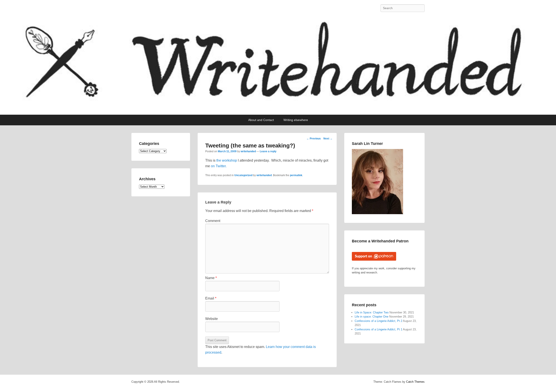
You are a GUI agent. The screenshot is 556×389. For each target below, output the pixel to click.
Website (211, 319)
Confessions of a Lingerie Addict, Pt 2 (378, 321)
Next (328, 138)
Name (211, 278)
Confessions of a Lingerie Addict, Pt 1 (378, 329)
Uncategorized (243, 175)
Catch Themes (415, 381)
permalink (296, 175)
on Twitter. (219, 166)
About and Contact (261, 120)
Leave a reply (268, 151)
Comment (212, 221)
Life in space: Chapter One (371, 316)
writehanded (248, 151)
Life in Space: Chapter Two (372, 312)
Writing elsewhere (295, 120)
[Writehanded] (278, 65)
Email (210, 298)
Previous (313, 138)
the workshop (226, 160)
